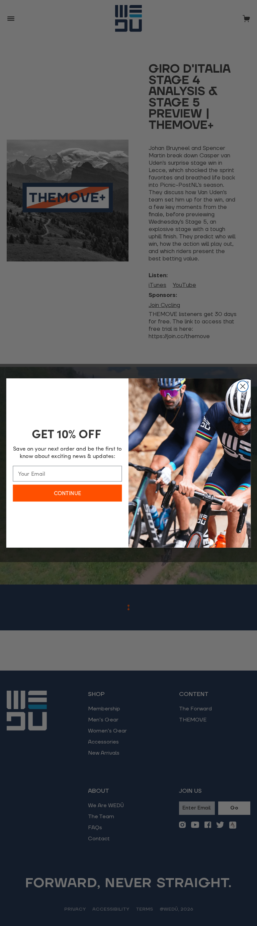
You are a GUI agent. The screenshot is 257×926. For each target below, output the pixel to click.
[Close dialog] (242, 386)
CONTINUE (67, 492)
